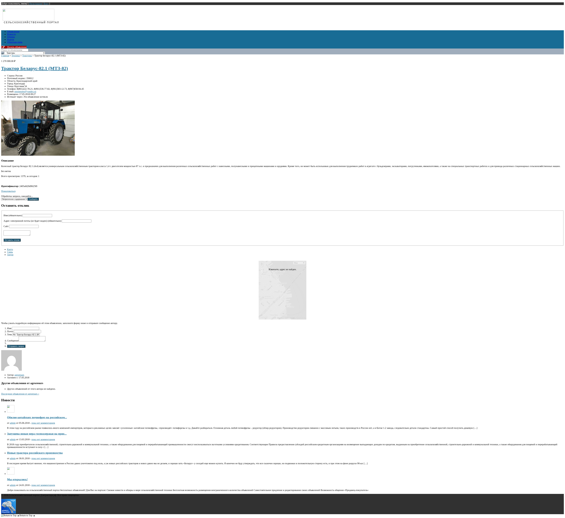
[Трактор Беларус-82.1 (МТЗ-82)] (38, 155)
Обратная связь (14, 42)
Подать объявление (17, 47)
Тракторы (27, 55)
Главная (5, 55)
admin (13, 423)
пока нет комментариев (43, 423)
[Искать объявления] (2, 53)
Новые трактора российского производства (35, 452)
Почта (10, 331)
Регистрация (35, 3)
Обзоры (11, 37)
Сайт (6, 226)
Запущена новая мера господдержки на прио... (37, 433)
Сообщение (13, 340)
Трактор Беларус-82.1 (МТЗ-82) (34, 68)
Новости (11, 34)
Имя (9, 328)
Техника (15, 55)
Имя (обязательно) (13, 215)
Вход (46, 3)
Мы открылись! (17, 479)
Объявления (13, 31)
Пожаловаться (8, 191)
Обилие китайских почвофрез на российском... (37, 417)
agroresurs (19, 375)
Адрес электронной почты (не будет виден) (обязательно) (32, 221)
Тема (9, 334)
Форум (10, 39)
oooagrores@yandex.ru (25, 91)
